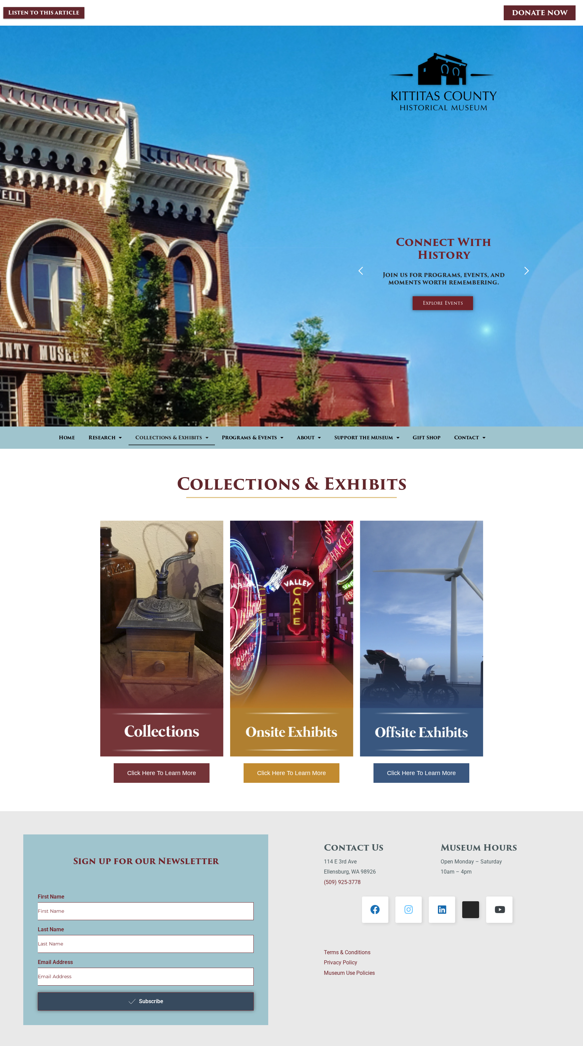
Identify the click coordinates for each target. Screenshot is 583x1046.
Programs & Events (249, 437)
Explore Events (443, 303)
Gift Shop (426, 437)
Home (67, 437)
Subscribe (151, 1001)
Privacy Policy (340, 962)
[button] (361, 272)
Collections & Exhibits (168, 437)
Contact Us (353, 847)
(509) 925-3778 (342, 882)
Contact (466, 437)
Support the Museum (363, 437)
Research (102, 437)
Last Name (51, 929)
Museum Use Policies (349, 973)
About (306, 437)
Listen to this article (43, 12)
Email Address (55, 962)
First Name (51, 897)
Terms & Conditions (347, 952)
